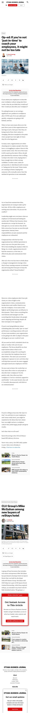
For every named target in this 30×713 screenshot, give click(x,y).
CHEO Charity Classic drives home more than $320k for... (18, 463)
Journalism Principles (15, 683)
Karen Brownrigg (11, 54)
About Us (15, 678)
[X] (19, 80)
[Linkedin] (23, 80)
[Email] (12, 80)
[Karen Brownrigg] (4, 55)
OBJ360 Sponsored (16, 459)
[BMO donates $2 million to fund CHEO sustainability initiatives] (6, 469)
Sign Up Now (15, 709)
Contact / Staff (15, 681)
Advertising (15, 679)
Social (13, 453)
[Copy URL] (8, 80)
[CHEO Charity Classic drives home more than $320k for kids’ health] (6, 461)
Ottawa (3, 33)
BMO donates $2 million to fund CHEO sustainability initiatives (20, 471)
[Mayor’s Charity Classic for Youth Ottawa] (6, 455)
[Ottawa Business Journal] (15, 2)
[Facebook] (15, 80)
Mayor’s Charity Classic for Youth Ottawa (20, 455)
